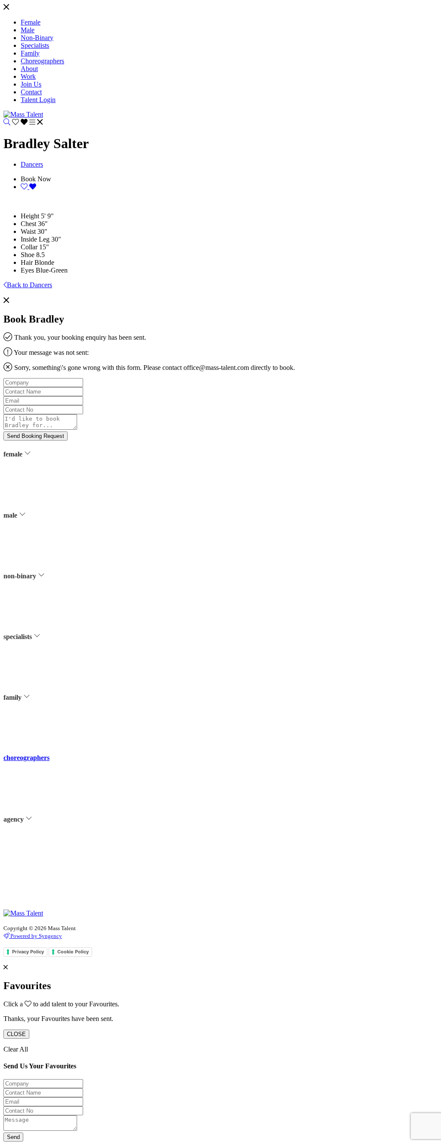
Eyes (27, 270)
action (28, 660)
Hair (27, 262)
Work (27, 853)
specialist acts (37, 670)
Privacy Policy (38, 896)
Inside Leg (35, 239)
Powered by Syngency (35, 936)
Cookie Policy (73, 952)
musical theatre (38, 521)
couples (30, 721)
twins (27, 732)
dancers (29, 499)
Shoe (27, 254)
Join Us (29, 864)
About (28, 842)
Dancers (32, 164)
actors (27, 478)
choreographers (26, 757)
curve (27, 488)
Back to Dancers (29, 285)
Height (30, 216)
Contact (30, 875)
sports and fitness (41, 531)
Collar (29, 247)
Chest (28, 223)
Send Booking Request (35, 436)
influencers (34, 510)
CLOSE (16, 1034)
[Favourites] (20, 122)
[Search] (6, 122)
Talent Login (36, 907)
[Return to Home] (23, 114)
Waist (28, 231)
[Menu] (6, 7)
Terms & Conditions (44, 885)
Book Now (36, 179)
